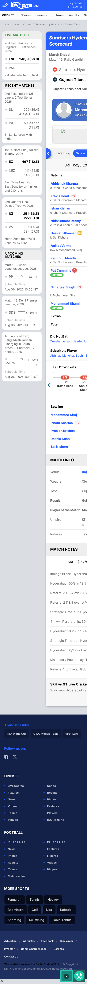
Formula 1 (15, 899)
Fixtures (58, 15)
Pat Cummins (63, 270)
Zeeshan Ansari (60, 341)
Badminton (16, 909)
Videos (13, 806)
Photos (52, 799)
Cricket (8, 15)
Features (53, 806)
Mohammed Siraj (64, 415)
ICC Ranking (55, 819)
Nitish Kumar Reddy (66, 221)
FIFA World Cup (17, 733)
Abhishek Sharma (64, 183)
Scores (26, 15)
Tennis (35, 899)
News (12, 799)
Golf (35, 909)
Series (40, 15)
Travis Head (63, 196)
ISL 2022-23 (16, 842)
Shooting (14, 920)
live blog (63, 153)
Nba (49, 909)
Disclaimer (66, 941)
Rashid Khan (60, 439)
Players (52, 813)
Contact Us (11, 956)
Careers (58, 949)
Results (73, 15)
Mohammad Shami (65, 303)
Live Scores (16, 785)
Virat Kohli (71, 733)
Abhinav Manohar (62, 355)
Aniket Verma (61, 246)
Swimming (36, 920)
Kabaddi (66, 909)
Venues (13, 819)
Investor (9, 949)
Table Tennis (62, 920)
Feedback (47, 941)
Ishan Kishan (60, 208)
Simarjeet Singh (66, 287)
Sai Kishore (59, 447)
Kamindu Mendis (63, 258)
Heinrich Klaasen (66, 233)
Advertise (10, 941)
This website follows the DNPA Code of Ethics (33, 964)
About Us (29, 941)
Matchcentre (16, 876)
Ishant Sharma (62, 423)
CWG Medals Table (45, 733)
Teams (12, 813)
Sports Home (11, 24)
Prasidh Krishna (63, 431)
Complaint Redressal (34, 949)
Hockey (53, 899)
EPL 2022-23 (56, 842)
